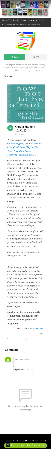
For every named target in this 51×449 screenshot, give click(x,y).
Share (16, 57)
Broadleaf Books (27, 154)
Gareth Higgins (15, 143)
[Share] (26, 339)
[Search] (42, 3)
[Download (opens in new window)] (17, 339)
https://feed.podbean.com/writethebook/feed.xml (22, 24)
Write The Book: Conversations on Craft (23, 20)
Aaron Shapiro (36, 328)
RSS (37, 57)
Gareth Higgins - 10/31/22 (25, 128)
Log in (32, 369)
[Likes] (8, 339)
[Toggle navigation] (48, 3)
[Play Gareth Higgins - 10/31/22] (10, 128)
